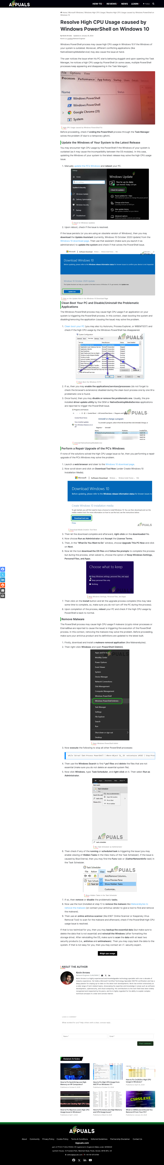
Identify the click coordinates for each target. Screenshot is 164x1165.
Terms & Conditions (79, 1139)
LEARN (134, 4)
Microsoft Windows (75, 12)
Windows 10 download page (74, 241)
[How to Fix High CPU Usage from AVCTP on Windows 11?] (107, 1071)
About (24, 1139)
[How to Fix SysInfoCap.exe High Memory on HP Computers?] (75, 1071)
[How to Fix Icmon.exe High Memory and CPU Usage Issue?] (107, 1099)
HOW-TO (97, 4)
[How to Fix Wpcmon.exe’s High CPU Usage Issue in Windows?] (75, 1099)
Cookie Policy (62, 1139)
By (61, 36)
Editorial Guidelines (99, 1139)
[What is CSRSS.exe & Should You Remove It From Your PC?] (140, 1099)
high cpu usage (108, 953)
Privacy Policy (48, 1139)
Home (64, 12)
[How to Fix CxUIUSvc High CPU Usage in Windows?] (140, 1070)
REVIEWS (112, 4)
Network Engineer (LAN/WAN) (87, 975)
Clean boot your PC (74, 326)
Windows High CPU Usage (95, 12)
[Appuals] (19, 4)
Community (34, 1139)
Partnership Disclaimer (120, 1139)
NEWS (124, 4)
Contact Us (137, 1139)
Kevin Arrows (66, 36)
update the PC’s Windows (87, 166)
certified (70, 38)
